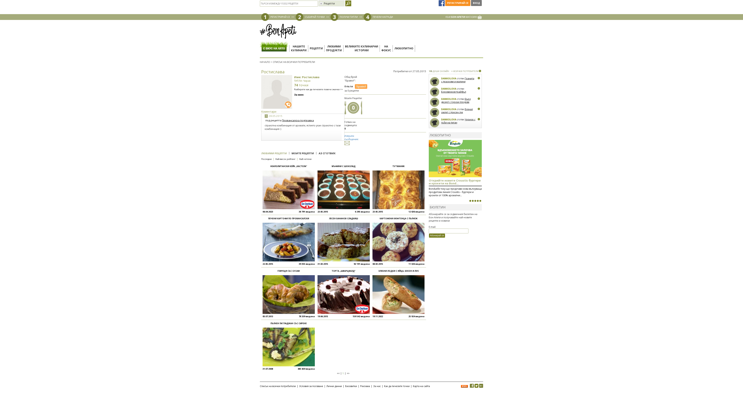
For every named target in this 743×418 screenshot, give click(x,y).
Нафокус (386, 48)
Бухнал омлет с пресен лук (457, 111)
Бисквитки (351, 386)
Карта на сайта (421, 386)
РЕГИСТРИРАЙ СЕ (280, 17)
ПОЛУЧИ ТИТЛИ (349, 17)
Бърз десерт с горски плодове (456, 100)
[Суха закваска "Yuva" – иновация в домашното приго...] (470, 201)
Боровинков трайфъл (453, 91)
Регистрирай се (457, 3)
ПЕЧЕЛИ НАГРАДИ (383, 17)
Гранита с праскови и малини (457, 80)
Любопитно (403, 48)
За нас (377, 386)
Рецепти (316, 48)
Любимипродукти (334, 48)
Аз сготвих (327, 153)
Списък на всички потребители (278, 386)
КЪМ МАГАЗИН (462, 17)
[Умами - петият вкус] (478, 201)
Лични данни (334, 386)
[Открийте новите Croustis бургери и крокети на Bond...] (473, 201)
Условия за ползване (311, 386)
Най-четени (305, 159)
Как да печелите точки (397, 386)
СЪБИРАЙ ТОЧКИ (315, 17)
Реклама (365, 386)
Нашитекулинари (298, 48)
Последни (266, 159)
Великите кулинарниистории (361, 48)
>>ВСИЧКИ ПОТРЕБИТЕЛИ (464, 71)
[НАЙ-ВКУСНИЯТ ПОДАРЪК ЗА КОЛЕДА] (475, 201)
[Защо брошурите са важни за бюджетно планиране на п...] (480, 201)
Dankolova (448, 78)
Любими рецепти (274, 153)
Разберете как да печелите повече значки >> (318, 89)
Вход (476, 3)
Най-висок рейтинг (285, 159)
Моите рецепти (303, 153)
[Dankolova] (434, 82)
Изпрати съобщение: (351, 137)
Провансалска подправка (298, 120)
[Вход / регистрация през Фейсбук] (442, 3)
